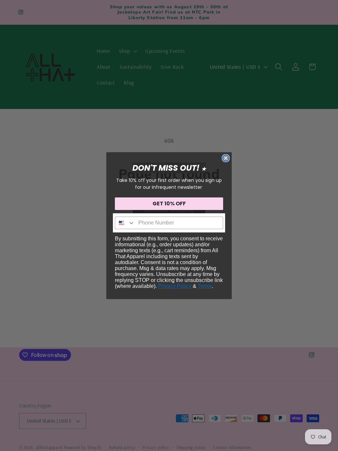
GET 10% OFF (169, 203)
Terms (205, 286)
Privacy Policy (174, 286)
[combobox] (125, 223)
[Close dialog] (225, 158)
